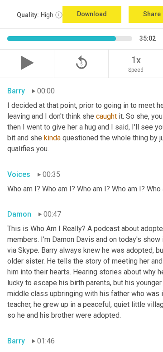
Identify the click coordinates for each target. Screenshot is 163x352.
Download (92, 14)
